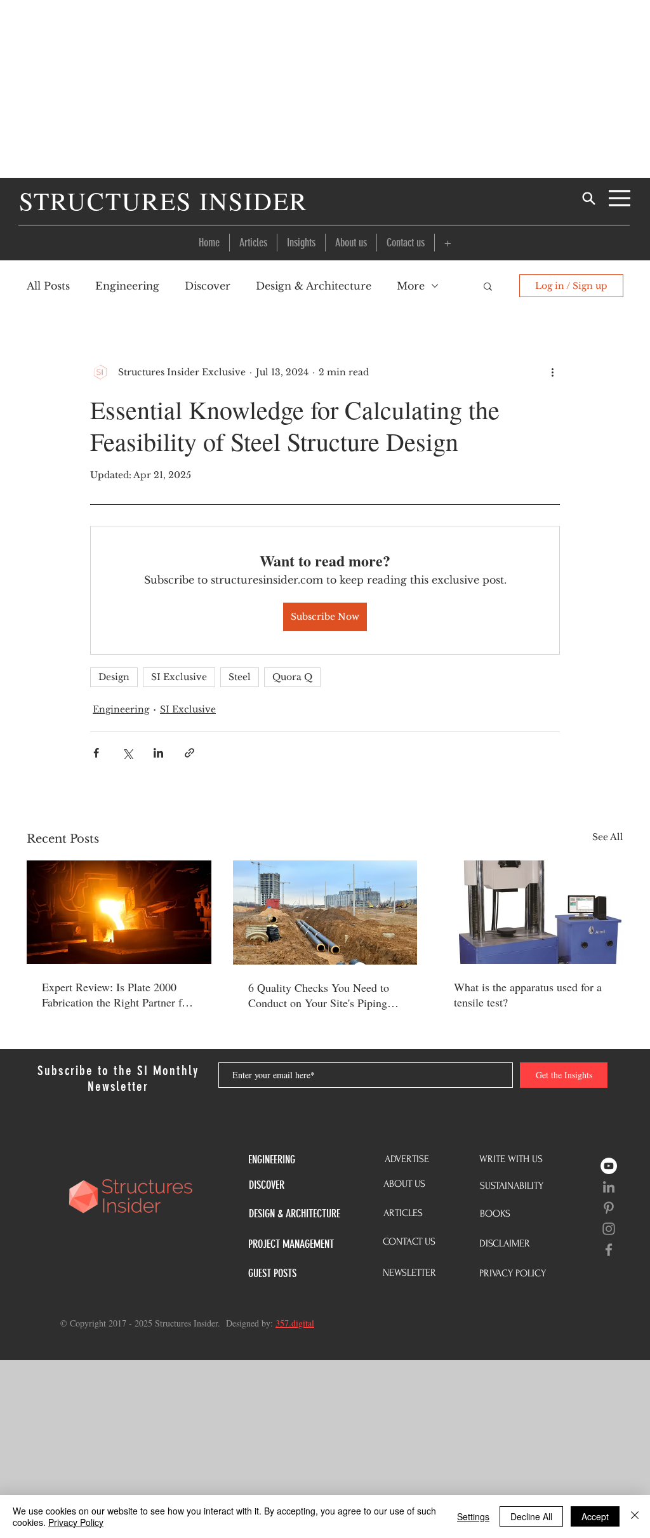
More (411, 285)
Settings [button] (473, 1516)
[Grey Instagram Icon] (608, 1228)
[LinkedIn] (608, 1187)
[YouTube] (608, 1166)
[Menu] (619, 198)
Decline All (531, 1516)
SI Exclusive (179, 677)
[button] (448, 242)
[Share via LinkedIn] (158, 753)
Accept (595, 1516)
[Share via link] (189, 753)
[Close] (634, 1516)
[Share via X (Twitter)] (127, 753)
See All (607, 837)
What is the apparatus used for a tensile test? (528, 994)
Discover (207, 285)
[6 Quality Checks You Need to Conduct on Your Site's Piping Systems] (325, 912)
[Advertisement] (325, 89)
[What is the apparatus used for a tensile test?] (531, 912)
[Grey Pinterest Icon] (608, 1208)
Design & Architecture (313, 285)
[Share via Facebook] (96, 753)
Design (113, 677)
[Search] (588, 198)
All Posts (48, 285)
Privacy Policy (75, 1522)
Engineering (127, 285)
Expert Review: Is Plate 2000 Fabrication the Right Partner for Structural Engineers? (116, 994)
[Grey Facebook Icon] (608, 1249)
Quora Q (292, 677)
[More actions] (552, 372)
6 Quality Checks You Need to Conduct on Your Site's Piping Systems (318, 995)
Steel (240, 677)
